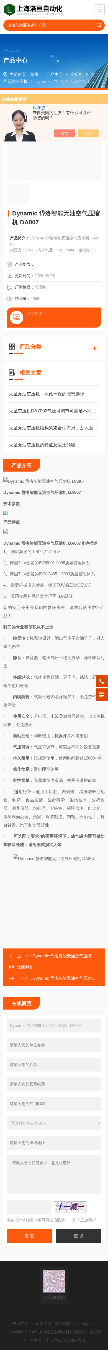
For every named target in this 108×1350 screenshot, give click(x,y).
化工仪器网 (41, 1323)
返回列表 (25, 967)
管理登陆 (62, 1323)
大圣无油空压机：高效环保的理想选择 (46, 393)
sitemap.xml (85, 1323)
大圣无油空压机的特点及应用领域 (42, 445)
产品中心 (54, 74)
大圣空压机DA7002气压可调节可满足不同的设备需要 (54, 411)
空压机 (77, 74)
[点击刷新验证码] (70, 1206)
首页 (34, 74)
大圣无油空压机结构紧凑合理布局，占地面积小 (54, 428)
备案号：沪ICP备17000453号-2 (57, 1340)
